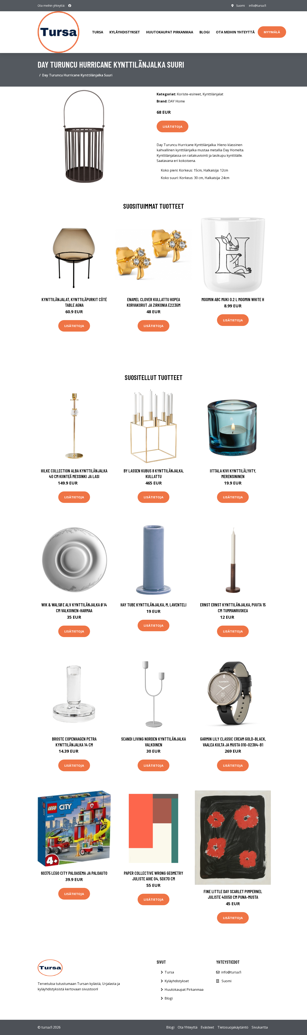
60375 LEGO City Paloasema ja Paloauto (74, 873)
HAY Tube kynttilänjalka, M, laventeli (153, 604)
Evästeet (207, 1027)
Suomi (240, 6)
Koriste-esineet (189, 94)
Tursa (97, 32)
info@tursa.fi (257, 6)
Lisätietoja (172, 126)
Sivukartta (260, 1027)
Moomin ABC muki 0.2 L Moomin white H (233, 299)
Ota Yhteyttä (187, 1027)
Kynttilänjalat (213, 94)
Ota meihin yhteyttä (235, 32)
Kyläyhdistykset (124, 32)
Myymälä (272, 32)
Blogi (204, 32)
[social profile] (70, 6)
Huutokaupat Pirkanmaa (169, 32)
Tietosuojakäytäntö (232, 1027)
